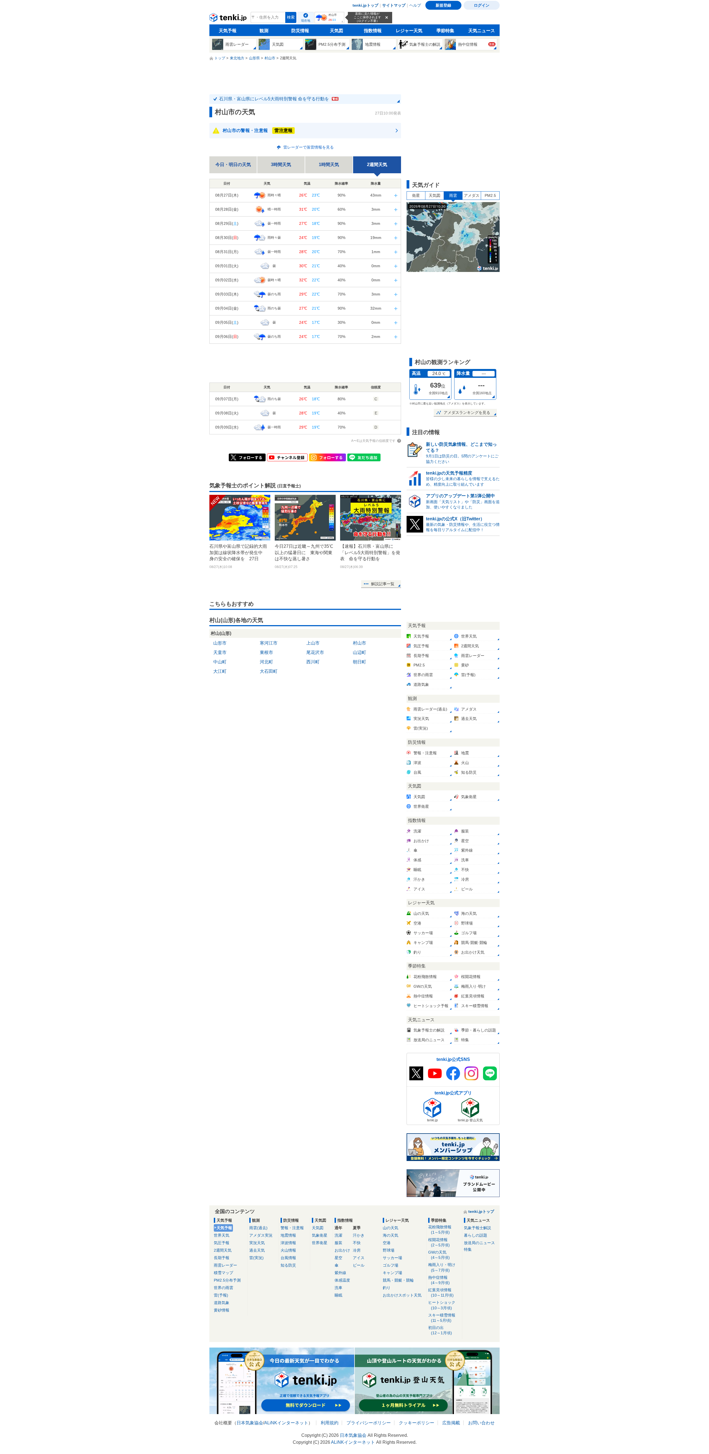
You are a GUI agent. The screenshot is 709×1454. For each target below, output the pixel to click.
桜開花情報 (439, 1242)
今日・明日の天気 (233, 164)
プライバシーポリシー (368, 1422)
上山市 (313, 643)
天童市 (220, 652)
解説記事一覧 (382, 584)
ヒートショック (441, 1305)
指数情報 (373, 30)
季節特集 (445, 30)
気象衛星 (319, 1235)
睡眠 (338, 1295)
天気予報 (228, 30)
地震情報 (288, 1235)
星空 (338, 1258)
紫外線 (340, 1272)
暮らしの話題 (475, 1235)
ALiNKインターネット (286, 1422)
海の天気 (390, 1235)
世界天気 (221, 1235)
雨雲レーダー (225, 1265)
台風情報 (288, 1258)
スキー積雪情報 (441, 1318)
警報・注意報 (292, 1228)
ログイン (481, 5)
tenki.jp (228, 19)
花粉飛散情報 (439, 1229)
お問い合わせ (481, 1422)
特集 (468, 1249)
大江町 (220, 671)
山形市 (220, 643)
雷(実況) (256, 1258)
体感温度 (342, 1280)
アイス (358, 1258)
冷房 (357, 1250)
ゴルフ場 (390, 1265)
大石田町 (269, 671)
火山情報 (288, 1250)
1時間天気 (329, 164)
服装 (338, 1243)
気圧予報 (221, 1243)
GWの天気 (439, 1255)
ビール (358, 1265)
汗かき (358, 1235)
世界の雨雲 (223, 1287)
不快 (357, 1243)
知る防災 (288, 1265)
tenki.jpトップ (365, 5)
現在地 (305, 20)
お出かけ (342, 1250)
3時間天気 (281, 164)
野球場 (388, 1250)
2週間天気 (223, 1250)
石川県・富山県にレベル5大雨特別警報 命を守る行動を (278, 98)
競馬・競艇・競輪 (398, 1280)
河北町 (266, 661)
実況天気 (257, 1243)
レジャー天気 (409, 30)
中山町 (220, 661)
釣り (387, 1287)
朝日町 (359, 661)
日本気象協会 (250, 1422)
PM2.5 (490, 195)
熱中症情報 (439, 1280)
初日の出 (440, 1330)
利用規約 (329, 1422)
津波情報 (288, 1243)
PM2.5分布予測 (227, 1280)
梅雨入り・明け (441, 1267)
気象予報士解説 (477, 1228)
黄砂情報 (221, 1310)
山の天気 (390, 1228)
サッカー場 (392, 1258)
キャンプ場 (392, 1272)
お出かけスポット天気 (402, 1295)
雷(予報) (221, 1295)
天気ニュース (481, 30)
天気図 (336, 30)
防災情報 (300, 30)
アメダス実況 (261, 1235)
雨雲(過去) (258, 1228)
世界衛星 (319, 1243)
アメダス (471, 195)
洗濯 (338, 1235)
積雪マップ (223, 1272)
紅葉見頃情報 (441, 1292)
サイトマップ (393, 5)
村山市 (359, 643)
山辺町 (359, 652)
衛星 (416, 195)
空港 (387, 1243)
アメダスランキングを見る (467, 412)
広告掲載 (451, 1422)
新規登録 (443, 5)
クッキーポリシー (416, 1422)
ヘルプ (415, 5)
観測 (264, 30)
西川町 (313, 661)
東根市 (266, 652)
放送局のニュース (479, 1243)
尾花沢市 (315, 652)
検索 (291, 17)
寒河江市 (269, 643)
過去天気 (257, 1250)
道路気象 (221, 1302)
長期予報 (221, 1258)
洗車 (338, 1287)
